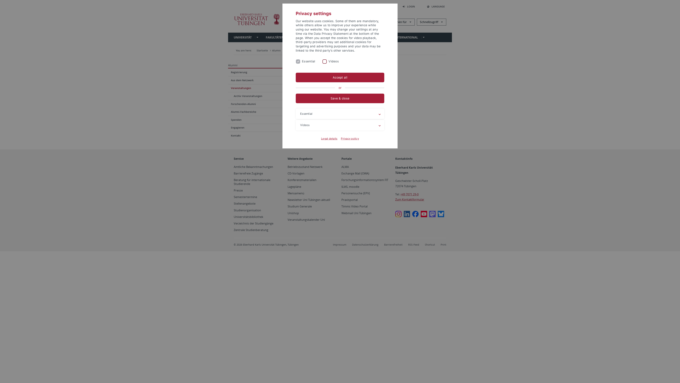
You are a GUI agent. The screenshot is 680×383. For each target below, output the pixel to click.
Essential (308, 61)
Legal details (329, 138)
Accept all (340, 77)
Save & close (340, 98)
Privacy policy (350, 138)
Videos (333, 61)
